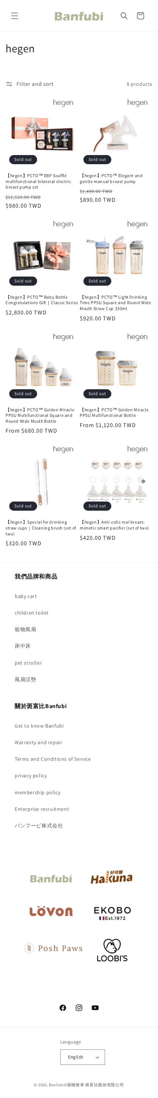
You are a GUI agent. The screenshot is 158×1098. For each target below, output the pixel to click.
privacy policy (31, 775)
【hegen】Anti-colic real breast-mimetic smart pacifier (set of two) (114, 525)
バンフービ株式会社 (39, 825)
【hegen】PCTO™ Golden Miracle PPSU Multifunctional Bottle (114, 412)
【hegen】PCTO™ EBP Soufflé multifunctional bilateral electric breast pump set (38, 181)
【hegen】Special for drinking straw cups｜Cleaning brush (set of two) (41, 527)
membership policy (37, 792)
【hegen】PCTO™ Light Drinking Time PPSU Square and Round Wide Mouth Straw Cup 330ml (115, 302)
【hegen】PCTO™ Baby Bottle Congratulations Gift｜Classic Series (42, 300)
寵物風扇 (25, 629)
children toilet (32, 612)
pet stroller (28, 662)
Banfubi (56, 1084)
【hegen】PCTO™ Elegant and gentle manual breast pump (111, 178)
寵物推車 (76, 1084)
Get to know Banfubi (39, 725)
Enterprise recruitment (42, 809)
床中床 (23, 646)
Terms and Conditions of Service (53, 759)
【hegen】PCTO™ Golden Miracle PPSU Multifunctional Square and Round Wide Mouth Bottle (40, 415)
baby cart (26, 596)
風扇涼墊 (25, 679)
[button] (15, 16)
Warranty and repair (38, 742)
